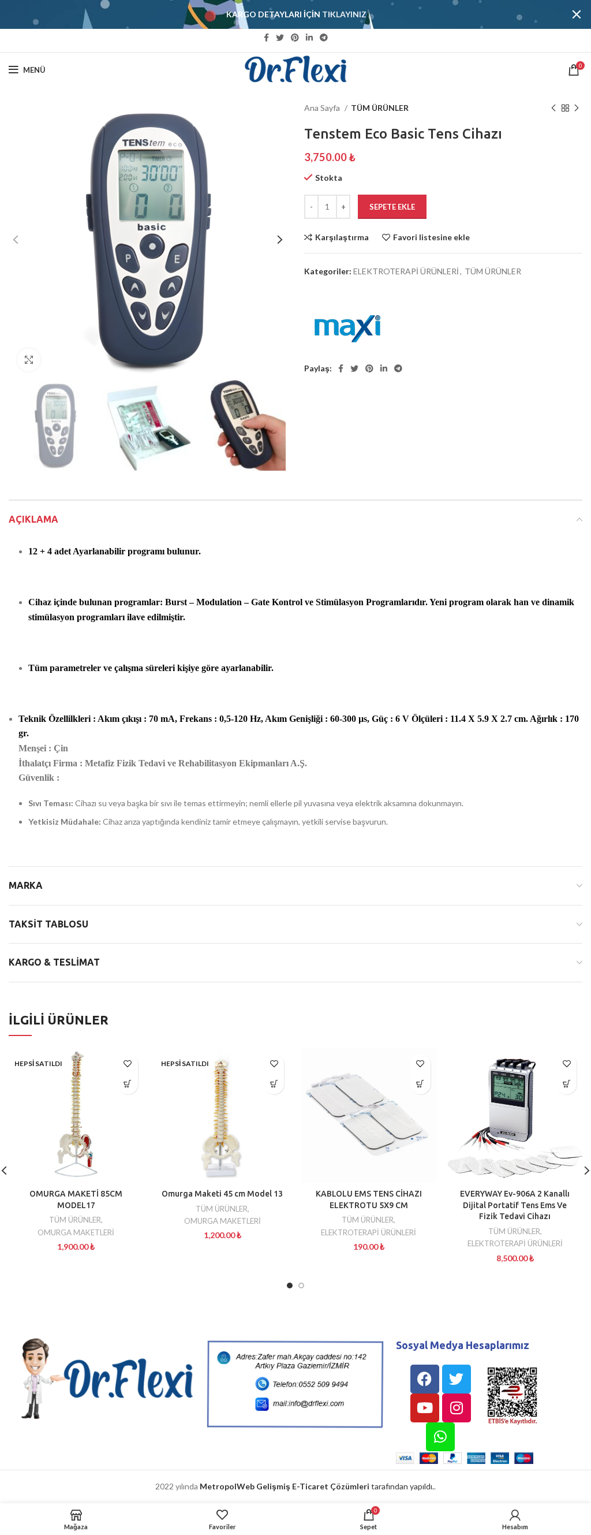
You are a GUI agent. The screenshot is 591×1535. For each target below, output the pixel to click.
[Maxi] (347, 326)
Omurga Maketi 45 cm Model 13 (222, 1193)
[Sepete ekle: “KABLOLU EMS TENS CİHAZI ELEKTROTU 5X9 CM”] (420, 1084)
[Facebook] (424, 1379)
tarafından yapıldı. (317, 1486)
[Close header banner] (576, 14)
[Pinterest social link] (294, 37)
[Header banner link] (278, 14)
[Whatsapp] (440, 1436)
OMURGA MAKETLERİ (76, 1232)
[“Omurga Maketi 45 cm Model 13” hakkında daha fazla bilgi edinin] (274, 1084)
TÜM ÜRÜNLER (380, 108)
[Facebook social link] (266, 37)
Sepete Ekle (392, 206)
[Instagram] (456, 1408)
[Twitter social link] (279, 37)
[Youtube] (424, 1408)
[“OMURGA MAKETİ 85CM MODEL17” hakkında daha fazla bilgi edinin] (128, 1084)
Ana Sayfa (323, 108)
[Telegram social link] (323, 37)
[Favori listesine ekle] (128, 1064)
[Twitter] (456, 1379)
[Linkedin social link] (309, 37)
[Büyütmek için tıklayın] (28, 359)
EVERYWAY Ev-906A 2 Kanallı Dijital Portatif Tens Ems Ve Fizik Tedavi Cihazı (515, 1205)
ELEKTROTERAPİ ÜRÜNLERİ (406, 271)
